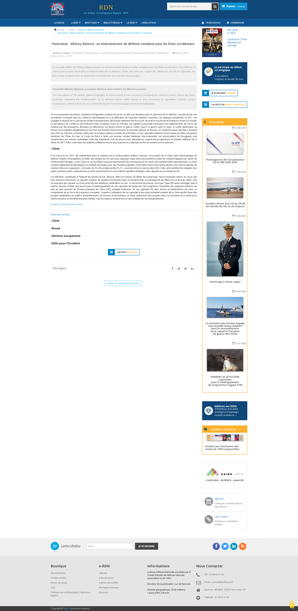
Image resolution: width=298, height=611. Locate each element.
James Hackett (63, 52)
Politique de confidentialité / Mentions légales (70, 594)
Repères (103, 592)
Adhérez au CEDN (225, 406)
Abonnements (58, 573)
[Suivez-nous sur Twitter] (225, 546)
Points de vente (59, 582)
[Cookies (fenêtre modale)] (292, 605)
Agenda (219, 498)
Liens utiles (149, 22)
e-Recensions (106, 577)
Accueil (61, 29)
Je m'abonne (146, 546)
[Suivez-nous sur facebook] (216, 546)
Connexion (237, 22)
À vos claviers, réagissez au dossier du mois (229, 77)
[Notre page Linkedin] (233, 546)
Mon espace (213, 22)
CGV (53, 587)
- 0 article (235, 6)
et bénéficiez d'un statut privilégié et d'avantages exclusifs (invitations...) (227, 412)
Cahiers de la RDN (108, 582)
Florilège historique (109, 587)
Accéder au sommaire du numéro (122, 283)
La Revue (59, 22)
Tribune (103, 573)
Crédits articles (58, 577)
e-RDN (71, 29)
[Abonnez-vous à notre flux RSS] (242, 546)
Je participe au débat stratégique (228, 68)
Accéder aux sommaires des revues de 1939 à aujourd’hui (222, 447)
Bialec (66, 608)
